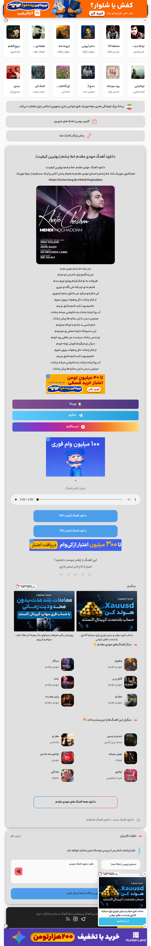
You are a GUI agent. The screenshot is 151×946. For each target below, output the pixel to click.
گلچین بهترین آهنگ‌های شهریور (71, 121)
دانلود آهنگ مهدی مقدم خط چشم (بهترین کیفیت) (75, 157)
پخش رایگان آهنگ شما (71, 136)
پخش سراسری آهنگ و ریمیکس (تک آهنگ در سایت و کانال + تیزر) (71, 914)
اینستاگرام (72, 427)
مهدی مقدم (83, 167)
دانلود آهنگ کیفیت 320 (73, 516)
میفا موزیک (23, 174)
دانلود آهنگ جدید (123, 820)
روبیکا (72, 404)
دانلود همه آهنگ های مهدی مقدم (75, 802)
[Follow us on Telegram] (83, 920)
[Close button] (145, 874)
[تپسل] (6, 20)
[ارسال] (18, 871)
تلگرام (72, 415)
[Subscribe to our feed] (67, 920)
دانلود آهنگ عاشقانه (98, 820)
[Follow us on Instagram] (75, 920)
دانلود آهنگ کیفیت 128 (73, 531)
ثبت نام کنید (122, 921)
